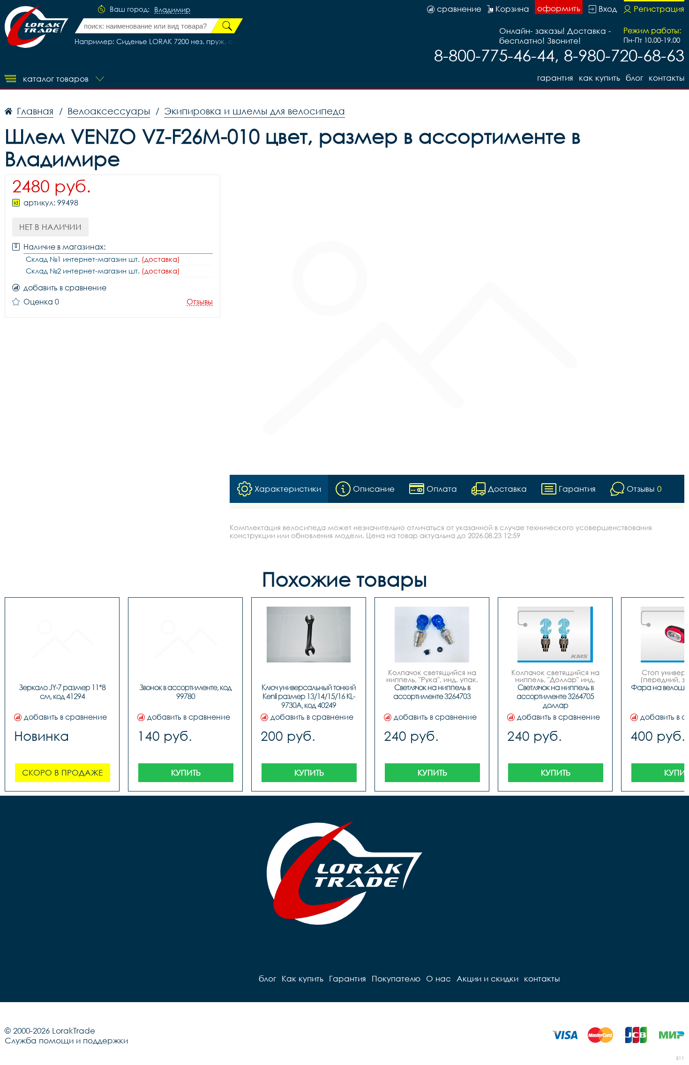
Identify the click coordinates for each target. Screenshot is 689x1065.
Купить (186, 772)
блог (634, 78)
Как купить (599, 78)
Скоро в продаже (62, 772)
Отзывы (200, 302)
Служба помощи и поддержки (66, 1040)
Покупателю (396, 978)
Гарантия (555, 78)
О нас (438, 978)
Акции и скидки (487, 978)
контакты (666, 78)
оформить (558, 8)
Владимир (172, 10)
